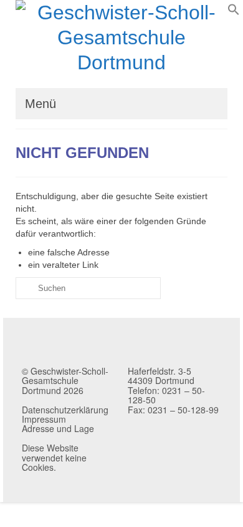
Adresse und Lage (58, 428)
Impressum (44, 419)
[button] (233, 12)
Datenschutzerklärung (65, 409)
